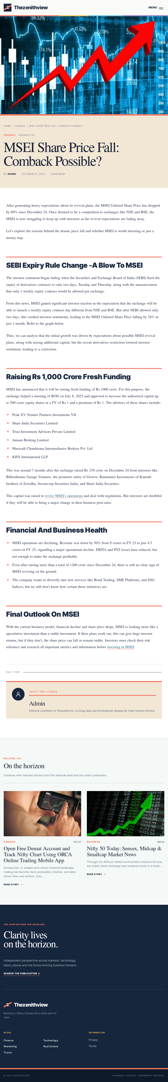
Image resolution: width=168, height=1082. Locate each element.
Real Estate (50, 1046)
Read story (13, 884)
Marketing (10, 1046)
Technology (50, 1040)
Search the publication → (22, 973)
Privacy (93, 1039)
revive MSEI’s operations (64, 495)
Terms (92, 1046)
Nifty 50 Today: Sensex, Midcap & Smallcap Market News (124, 851)
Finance (20, 126)
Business (93, 841)
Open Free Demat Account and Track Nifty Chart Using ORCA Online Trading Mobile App (38, 854)
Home (7, 126)
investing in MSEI (120, 646)
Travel (8, 1052)
